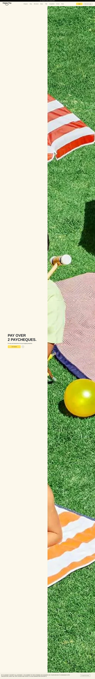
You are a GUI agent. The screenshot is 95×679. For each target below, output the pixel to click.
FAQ (46, 3)
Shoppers (26, 3)
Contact (57, 3)
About (41, 3)
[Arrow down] (23, 347)
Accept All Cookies (85, 675)
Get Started (14, 346)
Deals (62, 3)
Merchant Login (88, 3)
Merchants (36, 3)
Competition (52, 3)
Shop (31, 3)
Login (79, 3)
